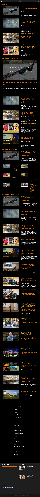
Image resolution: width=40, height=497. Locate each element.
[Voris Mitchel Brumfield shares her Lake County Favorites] (22, 468)
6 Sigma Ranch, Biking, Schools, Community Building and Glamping (27, 36)
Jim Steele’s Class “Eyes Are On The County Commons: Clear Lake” (29, 338)
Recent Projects (26, 18)
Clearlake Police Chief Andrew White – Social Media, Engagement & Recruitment (15, 188)
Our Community (32, 33)
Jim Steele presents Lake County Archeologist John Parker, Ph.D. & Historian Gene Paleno (28, 310)
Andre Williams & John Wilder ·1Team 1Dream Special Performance (27, 139)
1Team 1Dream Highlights (28, 49)
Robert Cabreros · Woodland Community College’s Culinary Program (29, 380)
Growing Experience (33, 303)
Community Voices (24, 6)
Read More (4, 93)
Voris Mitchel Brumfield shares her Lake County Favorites (30, 472)
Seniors (22, 362)
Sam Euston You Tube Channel (30, 7)
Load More (20, 400)
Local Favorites (23, 7)
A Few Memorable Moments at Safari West (29, 9)
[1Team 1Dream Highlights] (22, 477)
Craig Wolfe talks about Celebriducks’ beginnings (28, 294)
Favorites (34, 6)
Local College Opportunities (25, 305)
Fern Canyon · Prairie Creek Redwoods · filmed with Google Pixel (28, 23)
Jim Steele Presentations (24, 304)
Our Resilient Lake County (28, 391)
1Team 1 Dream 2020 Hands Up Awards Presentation (28, 46)
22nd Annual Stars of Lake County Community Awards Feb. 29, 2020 (29, 352)
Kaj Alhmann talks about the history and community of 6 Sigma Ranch (29, 322)
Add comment (27, 39)
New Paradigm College (24, 306)
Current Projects (29, 6)
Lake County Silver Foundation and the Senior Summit (28, 365)
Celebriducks (23, 290)
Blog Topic (22, 332)
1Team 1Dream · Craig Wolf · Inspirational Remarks (33, 190)
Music (31, 135)
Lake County (23, 33)
